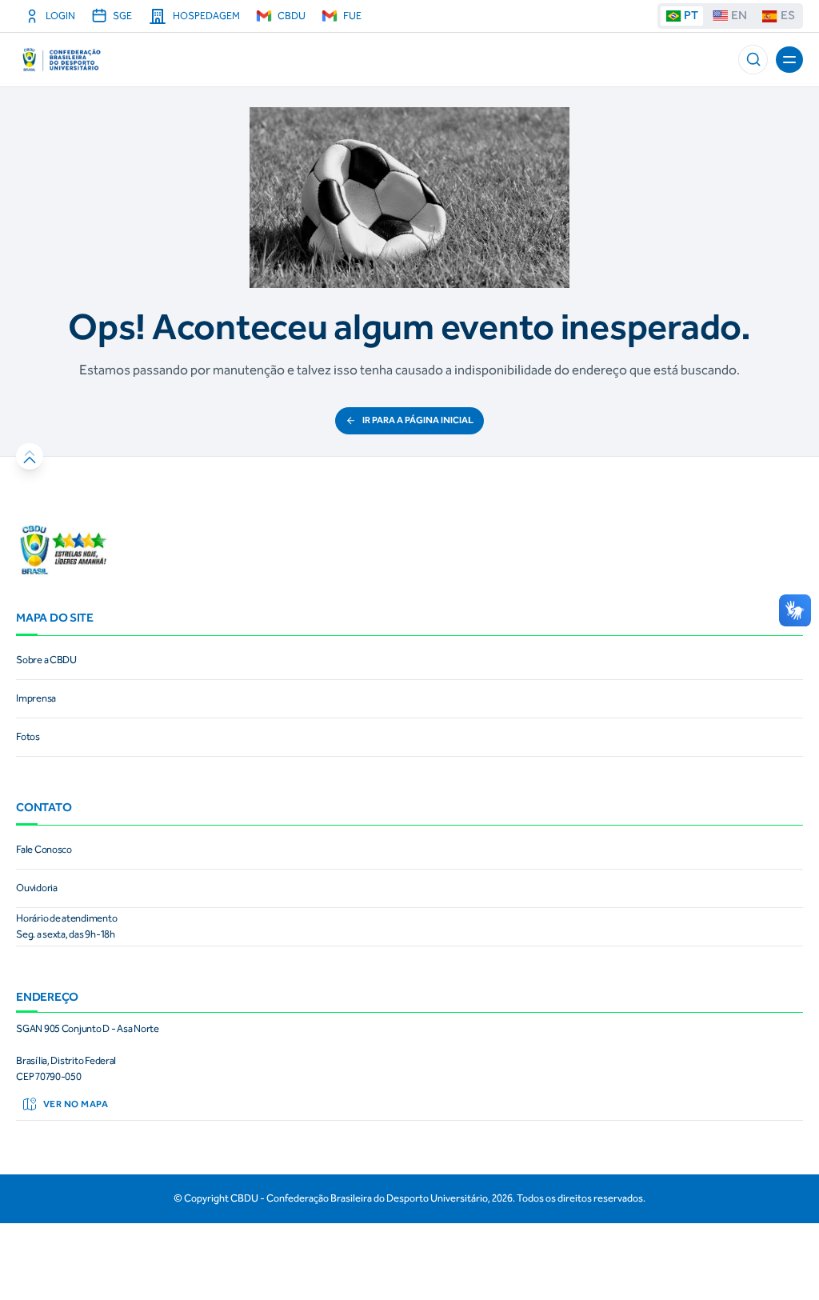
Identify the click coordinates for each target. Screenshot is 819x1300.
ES (788, 15)
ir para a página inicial (417, 420)
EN (739, 15)
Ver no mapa (76, 1104)
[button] (753, 59)
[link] (409, 661)
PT (691, 15)
